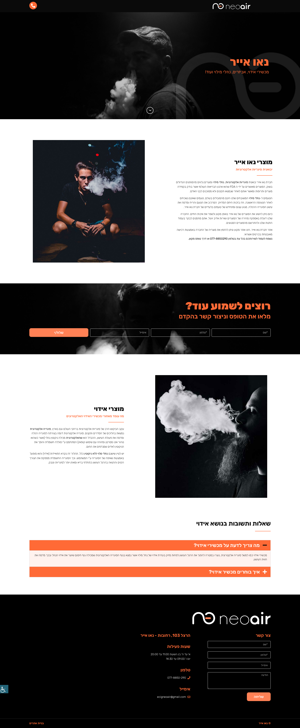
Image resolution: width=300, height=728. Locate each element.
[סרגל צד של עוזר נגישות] (4, 689)
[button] (150, 545)
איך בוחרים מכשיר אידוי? (234, 572)
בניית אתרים (36, 723)
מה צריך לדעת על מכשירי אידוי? (227, 545)
